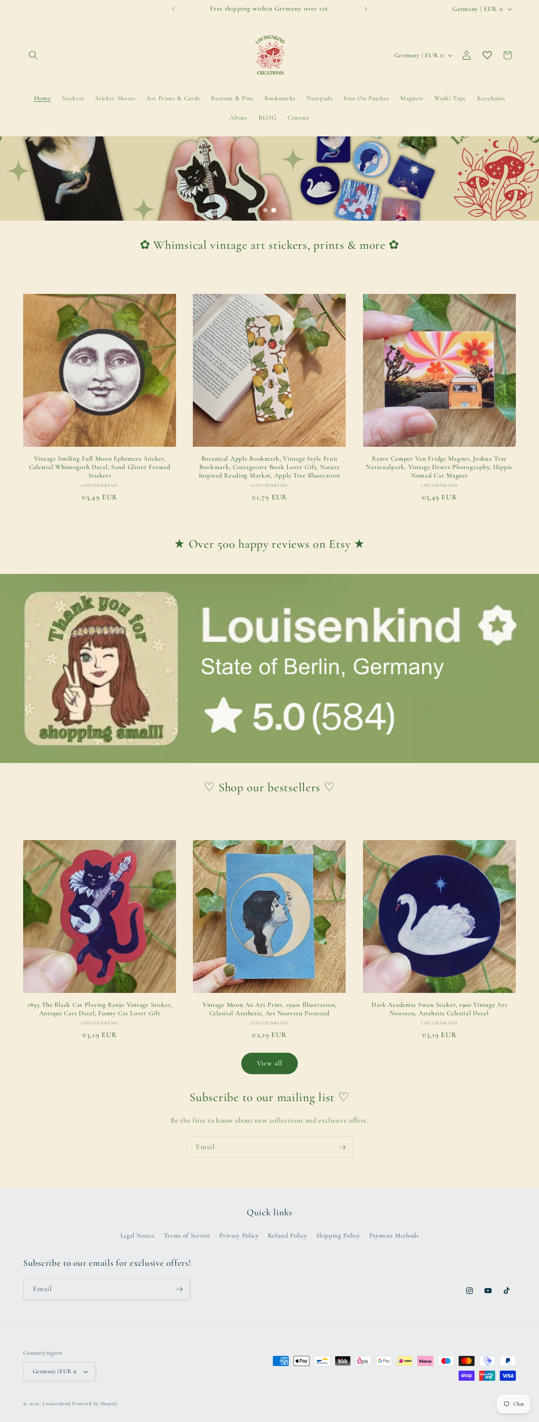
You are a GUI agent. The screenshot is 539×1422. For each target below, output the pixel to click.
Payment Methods (394, 1235)
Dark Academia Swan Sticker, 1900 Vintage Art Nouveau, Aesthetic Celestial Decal (439, 1009)
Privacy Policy (239, 1235)
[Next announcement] (366, 9)
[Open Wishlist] (487, 55)
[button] (33, 55)
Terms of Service (187, 1235)
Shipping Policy (338, 1235)
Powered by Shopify (94, 1403)
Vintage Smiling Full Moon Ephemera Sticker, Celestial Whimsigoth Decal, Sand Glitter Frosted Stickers (100, 467)
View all (269, 1063)
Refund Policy (287, 1235)
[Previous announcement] (173, 9)
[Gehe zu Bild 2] (273, 210)
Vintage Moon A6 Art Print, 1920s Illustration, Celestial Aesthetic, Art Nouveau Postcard (269, 1009)
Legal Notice (137, 1235)
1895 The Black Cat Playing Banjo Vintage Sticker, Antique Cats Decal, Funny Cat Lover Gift (99, 1009)
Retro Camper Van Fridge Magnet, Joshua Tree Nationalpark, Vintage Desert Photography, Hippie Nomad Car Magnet (439, 467)
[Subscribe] (342, 1147)
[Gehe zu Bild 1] (265, 210)
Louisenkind (56, 1403)
